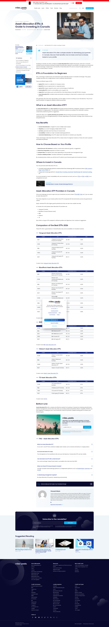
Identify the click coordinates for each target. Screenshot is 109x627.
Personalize (54, 325)
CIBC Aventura (56, 594)
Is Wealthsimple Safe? (60, 549)
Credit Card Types (79, 584)
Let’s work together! (35, 579)
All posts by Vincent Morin (56, 504)
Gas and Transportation (80, 595)
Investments (26, 21)
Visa (76, 589)
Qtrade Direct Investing (61, 172)
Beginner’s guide (56, 569)
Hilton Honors (56, 598)
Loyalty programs (57, 584)
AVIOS (54, 589)
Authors (33, 566)
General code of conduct (36, 578)
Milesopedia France (35, 576)
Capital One (33, 589)
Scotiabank (33, 603)
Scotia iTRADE (45, 170)
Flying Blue (55, 597)
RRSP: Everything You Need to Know (23, 549)
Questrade (70, 172)
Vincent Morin (55, 491)
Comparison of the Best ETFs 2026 (22, 70)
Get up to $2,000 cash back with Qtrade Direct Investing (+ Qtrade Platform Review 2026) (43, 551)
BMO (32, 587)
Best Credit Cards (79, 563)
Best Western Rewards (57, 590)
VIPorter (54, 610)
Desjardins (33, 592)
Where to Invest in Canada (21, 67)
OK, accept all (54, 320)
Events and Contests (57, 568)
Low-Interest (77, 600)
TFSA (79, 176)
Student (76, 606)
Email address (65, 425)
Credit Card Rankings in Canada (81, 565)
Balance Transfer (78, 592)
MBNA (32, 595)
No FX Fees (77, 603)
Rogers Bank (33, 602)
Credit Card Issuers (35, 584)
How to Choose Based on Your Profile (23, 65)
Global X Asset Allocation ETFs (51, 373)
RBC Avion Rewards (57, 605)
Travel (76, 568)
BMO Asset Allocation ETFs (50, 344)
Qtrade (39, 470)
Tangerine (33, 605)
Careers (33, 570)
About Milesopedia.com (36, 565)
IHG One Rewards (56, 600)
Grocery (76, 597)
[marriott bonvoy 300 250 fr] (23, 88)
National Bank (34, 597)
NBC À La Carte (56, 603)
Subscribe (90, 8)
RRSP (87, 176)
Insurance (77, 571)
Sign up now (87, 427)
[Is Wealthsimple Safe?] (64, 544)
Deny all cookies (54, 323)
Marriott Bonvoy (56, 602)
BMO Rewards (56, 592)
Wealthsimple (80, 468)
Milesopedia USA (34, 574)
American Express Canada (36, 586)
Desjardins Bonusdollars (58, 595)
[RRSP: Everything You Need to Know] (24, 544)
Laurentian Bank (34, 594)
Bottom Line (18, 72)
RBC (32, 600)
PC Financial (33, 598)
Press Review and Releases (36, 571)
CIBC (32, 590)
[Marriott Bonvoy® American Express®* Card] (29, 48)
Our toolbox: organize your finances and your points (62, 566)
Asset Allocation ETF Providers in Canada (24, 68)
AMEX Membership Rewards (58, 587)
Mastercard (77, 587)
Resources (55, 563)
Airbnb (76, 590)
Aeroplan (77, 570)
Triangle (33, 608)
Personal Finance (19, 21)
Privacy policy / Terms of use (88, 623)
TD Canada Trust (34, 606)
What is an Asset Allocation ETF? (22, 62)
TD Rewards (55, 608)
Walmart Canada (35, 610)
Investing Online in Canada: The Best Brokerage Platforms (64, 183)
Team (32, 568)
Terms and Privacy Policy (66, 431)
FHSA (83, 176)
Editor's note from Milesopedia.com (88, 40)
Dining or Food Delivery (79, 594)
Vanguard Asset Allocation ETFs (51, 263)
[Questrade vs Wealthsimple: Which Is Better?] (85, 544)
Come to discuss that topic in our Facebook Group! (53, 484)
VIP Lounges (77, 610)
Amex (76, 586)
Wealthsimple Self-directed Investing (83, 172)
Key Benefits (18, 63)
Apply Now (29, 51)
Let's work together (78, 623)
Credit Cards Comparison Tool (81, 566)
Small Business (78, 605)
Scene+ (54, 606)
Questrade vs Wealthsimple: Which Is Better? (84, 550)
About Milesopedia (35, 563)
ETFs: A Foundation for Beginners (22, 60)
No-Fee (76, 602)
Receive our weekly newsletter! (59, 571)
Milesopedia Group (35, 573)
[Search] (80, 8)
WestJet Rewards (56, 611)
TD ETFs (45, 399)
